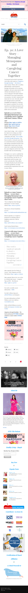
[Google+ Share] (16, 362)
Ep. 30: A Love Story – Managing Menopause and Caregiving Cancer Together (14, 63)
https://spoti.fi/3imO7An (14, 124)
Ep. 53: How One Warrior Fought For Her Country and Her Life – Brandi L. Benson (14, 384)
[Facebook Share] (5, 362)
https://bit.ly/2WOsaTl (14, 126)
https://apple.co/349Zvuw (10, 282)
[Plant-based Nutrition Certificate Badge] (14, 561)
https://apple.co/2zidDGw (15, 122)
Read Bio (5, 427)
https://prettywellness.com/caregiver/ (13, 222)
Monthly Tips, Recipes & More (11, 451)
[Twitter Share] (10, 362)
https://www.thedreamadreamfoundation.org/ (15, 212)
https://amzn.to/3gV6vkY (14, 205)
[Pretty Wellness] (14, 15)
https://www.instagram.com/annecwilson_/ (15, 241)
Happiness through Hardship (8, 343)
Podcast (18, 45)
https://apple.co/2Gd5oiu (17, 274)
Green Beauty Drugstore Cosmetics (15, 492)
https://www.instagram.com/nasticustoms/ (14, 228)
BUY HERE (16, 314)
